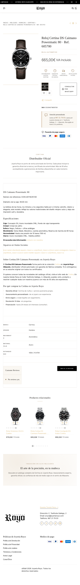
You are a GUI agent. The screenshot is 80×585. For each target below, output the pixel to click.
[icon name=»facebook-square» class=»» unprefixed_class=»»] (26, 250)
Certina (31, 23)
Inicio (5, 23)
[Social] (42, 523)
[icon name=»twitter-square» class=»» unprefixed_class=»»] (42, 253)
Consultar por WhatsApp (69, 89)
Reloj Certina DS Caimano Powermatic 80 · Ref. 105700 (40, 432)
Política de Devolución (11, 541)
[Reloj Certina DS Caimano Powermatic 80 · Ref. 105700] (40, 416)
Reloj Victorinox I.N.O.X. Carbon (15, 432)
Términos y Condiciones (12, 552)
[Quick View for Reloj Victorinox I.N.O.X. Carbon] (17, 422)
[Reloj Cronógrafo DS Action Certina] (64, 416)
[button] (49, 93)
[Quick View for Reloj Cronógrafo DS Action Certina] (66, 422)
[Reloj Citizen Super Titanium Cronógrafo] (76, 23)
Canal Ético (7, 559)
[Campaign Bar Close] (76, 2)
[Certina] (73, 23)
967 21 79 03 (60, 118)
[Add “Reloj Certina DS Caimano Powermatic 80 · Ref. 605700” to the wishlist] (44, 93)
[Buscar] (72, 8)
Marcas (22, 23)
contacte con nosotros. (35, 240)
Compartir (48, 100)
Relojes (13, 23)
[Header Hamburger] (4, 8)
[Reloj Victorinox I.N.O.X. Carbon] (15, 416)
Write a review (67, 368)
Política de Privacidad (11, 544)
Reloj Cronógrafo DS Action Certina (63, 432)
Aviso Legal (7, 556)
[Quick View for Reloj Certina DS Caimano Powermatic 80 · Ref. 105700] (42, 422)
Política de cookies (10, 548)
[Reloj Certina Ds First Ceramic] (70, 23)
